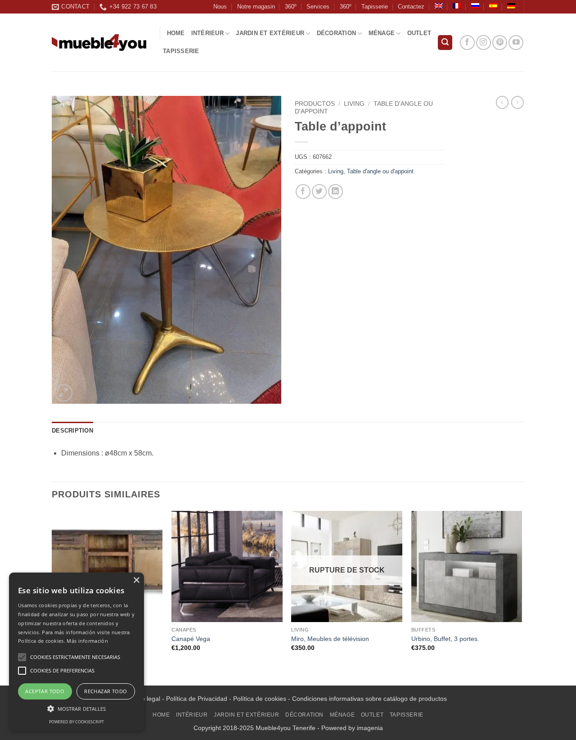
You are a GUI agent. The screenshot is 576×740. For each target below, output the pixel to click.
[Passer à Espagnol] (493, 6)
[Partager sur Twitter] (319, 191)
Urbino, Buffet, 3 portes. (445, 638)
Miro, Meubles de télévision (330, 638)
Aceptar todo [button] (44, 691)
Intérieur (207, 33)
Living (354, 103)
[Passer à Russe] (475, 6)
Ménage (382, 33)
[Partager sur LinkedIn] (335, 191)
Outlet (419, 33)
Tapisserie (374, 6)
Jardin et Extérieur (270, 33)
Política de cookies (259, 698)
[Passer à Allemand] (511, 6)
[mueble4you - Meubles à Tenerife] (99, 42)
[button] (445, 42)
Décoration (336, 33)
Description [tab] (72, 430)
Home (176, 33)
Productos (315, 103)
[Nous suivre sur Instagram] (483, 42)
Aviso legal (145, 698)
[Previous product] (517, 102)
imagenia (370, 727)
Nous (220, 6)
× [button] (136, 580)
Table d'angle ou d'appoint (380, 171)
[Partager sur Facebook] (303, 191)
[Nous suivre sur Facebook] (467, 42)
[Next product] (502, 102)
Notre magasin (256, 6)
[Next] (521, 597)
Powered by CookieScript (76, 722)
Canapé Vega (190, 638)
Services (317, 6)
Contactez (411, 6)
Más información (87, 640)
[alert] (76, 652)
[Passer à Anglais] (439, 6)
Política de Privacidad (196, 698)
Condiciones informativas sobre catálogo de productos (369, 698)
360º (291, 6)
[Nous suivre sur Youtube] (515, 42)
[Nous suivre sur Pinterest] (499, 42)
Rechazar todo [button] (105, 691)
